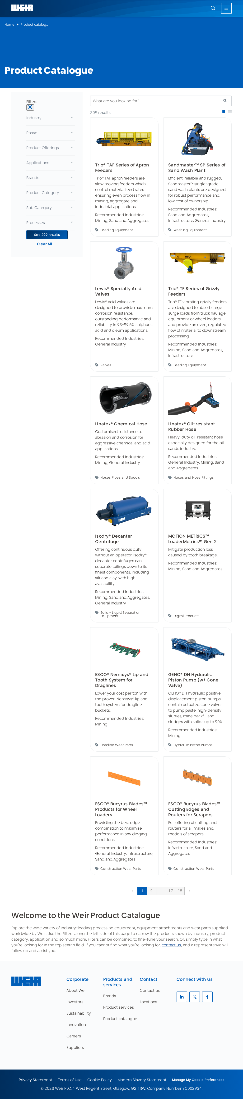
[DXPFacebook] (207, 997)
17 (170, 891)
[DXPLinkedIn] (182, 997)
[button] (213, 8)
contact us (171, 945)
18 (180, 891)
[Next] (189, 891)
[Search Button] (212, 8)
